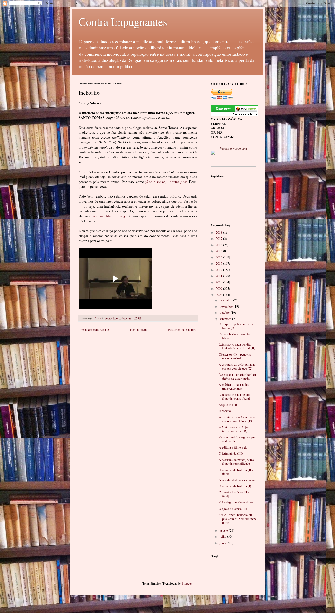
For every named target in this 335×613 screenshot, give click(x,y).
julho (223, 536)
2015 (219, 251)
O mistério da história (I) (235, 486)
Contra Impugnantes (123, 21)
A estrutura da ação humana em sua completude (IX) (237, 419)
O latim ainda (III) (231, 453)
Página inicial (138, 329)
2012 (219, 270)
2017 (219, 238)
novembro (227, 306)
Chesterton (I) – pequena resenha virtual (235, 356)
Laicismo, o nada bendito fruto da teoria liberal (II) (237, 346)
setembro (226, 319)
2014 (219, 257)
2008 (219, 294)
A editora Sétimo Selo (233, 447)
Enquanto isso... (229, 404)
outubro (225, 312)
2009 (219, 288)
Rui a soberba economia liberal (234, 336)
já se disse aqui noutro (166, 181)
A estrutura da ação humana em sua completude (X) (237, 366)
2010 (219, 282)
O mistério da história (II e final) (236, 472)
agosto (224, 530)
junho (224, 543)
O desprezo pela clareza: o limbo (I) (236, 326)
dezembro (226, 300)
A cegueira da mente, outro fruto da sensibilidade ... (236, 462)
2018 (219, 232)
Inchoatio (225, 411)
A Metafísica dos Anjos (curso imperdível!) (234, 429)
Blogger (187, 583)
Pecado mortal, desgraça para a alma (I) (237, 439)
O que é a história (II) (233, 508)
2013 (219, 263)
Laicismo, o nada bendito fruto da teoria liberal (235, 396)
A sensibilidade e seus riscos (237, 480)
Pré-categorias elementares (236, 502)
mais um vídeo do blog (107, 216)
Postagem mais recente (94, 329)
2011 (219, 276)
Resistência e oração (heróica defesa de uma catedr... (237, 376)
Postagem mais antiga (182, 329)
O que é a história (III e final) (234, 494)
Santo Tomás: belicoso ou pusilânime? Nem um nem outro (237, 519)
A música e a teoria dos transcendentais (234, 386)
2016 (219, 245)
